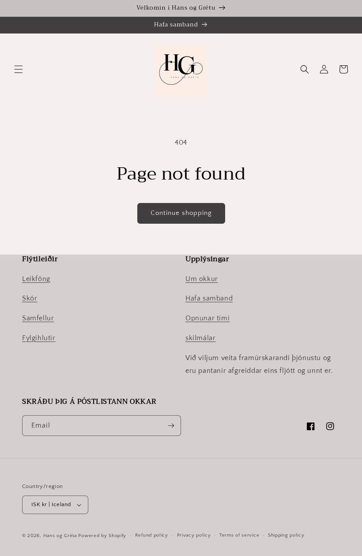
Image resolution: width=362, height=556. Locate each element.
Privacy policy (194, 535)
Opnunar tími (207, 318)
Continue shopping (181, 213)
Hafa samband (209, 298)
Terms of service (239, 535)
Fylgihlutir (39, 338)
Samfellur (38, 318)
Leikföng (36, 279)
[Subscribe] (171, 425)
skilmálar (200, 338)
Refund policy (151, 535)
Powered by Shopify (102, 535)
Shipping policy (286, 535)
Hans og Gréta (60, 535)
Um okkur (201, 279)
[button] (18, 69)
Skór (29, 298)
